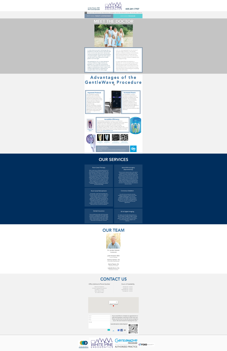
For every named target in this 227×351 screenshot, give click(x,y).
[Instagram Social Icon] (125, 330)
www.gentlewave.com (108, 130)
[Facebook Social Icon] (122, 330)
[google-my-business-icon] (118, 330)
